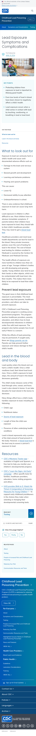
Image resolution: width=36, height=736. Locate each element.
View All (7, 603)
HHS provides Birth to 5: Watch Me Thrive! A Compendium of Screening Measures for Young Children (18, 489)
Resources (5, 143)
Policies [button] (5, 700)
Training (6, 671)
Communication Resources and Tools (15, 568)
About (4, 27)
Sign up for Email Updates (15, 683)
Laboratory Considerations (12, 667)
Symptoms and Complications (18, 27)
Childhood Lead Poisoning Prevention (14, 19)
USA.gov (13, 731)
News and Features (9, 642)
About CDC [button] (7, 694)
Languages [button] (7, 705)
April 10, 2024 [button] (10, 55)
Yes (5, 535)
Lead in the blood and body (10, 139)
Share (30, 523)
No (22, 535)
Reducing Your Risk (10, 564)
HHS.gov (5, 731)
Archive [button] (5, 711)
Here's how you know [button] (9, 5)
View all (7, 646)
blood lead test (26, 441)
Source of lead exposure (13, 416)
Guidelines (6, 663)
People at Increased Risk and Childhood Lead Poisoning (16, 625)
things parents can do (18, 340)
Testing (6, 553)
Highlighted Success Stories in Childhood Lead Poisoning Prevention (17, 638)
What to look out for (8, 134)
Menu (30, 19)
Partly (14, 535)
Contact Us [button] (7, 689)
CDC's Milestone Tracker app (15, 459)
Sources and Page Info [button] (14, 523)
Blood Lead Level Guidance (12, 655)
